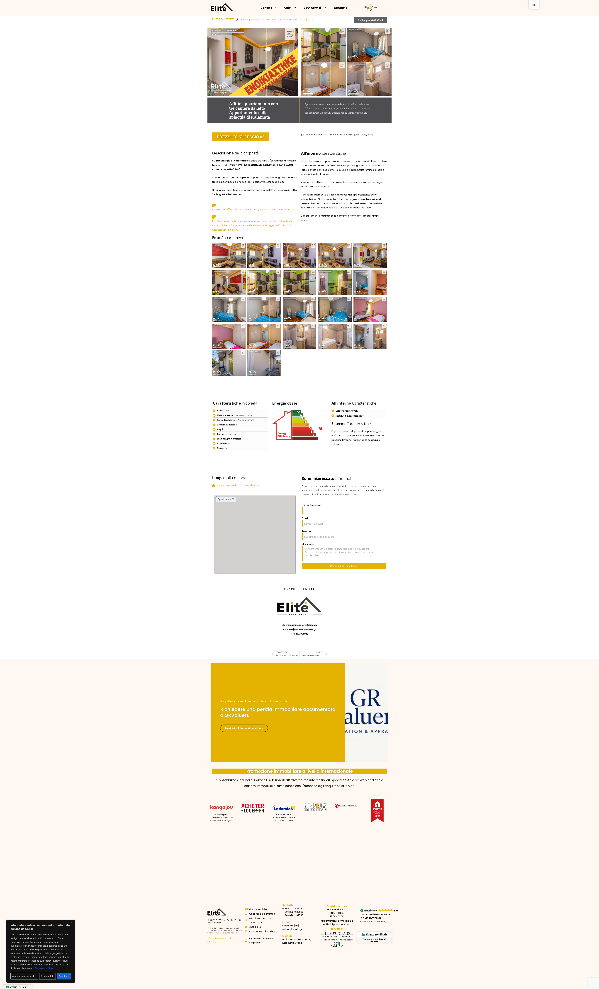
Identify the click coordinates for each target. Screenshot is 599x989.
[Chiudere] (71, 923)
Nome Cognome (312, 505)
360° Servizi (313, 7)
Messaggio (308, 544)
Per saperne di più (44, 968)
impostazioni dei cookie (24, 976)
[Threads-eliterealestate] (339, 933)
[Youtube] (334, 933)
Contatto (340, 8)
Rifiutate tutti (47, 976)
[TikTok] (343, 933)
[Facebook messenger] (348, 933)
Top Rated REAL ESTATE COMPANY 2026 (375, 916)
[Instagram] (330, 933)
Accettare (64, 976)
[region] (40, 951)
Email (305, 518)
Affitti (288, 8)
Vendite (266, 8)
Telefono (307, 531)
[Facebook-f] (325, 933)
